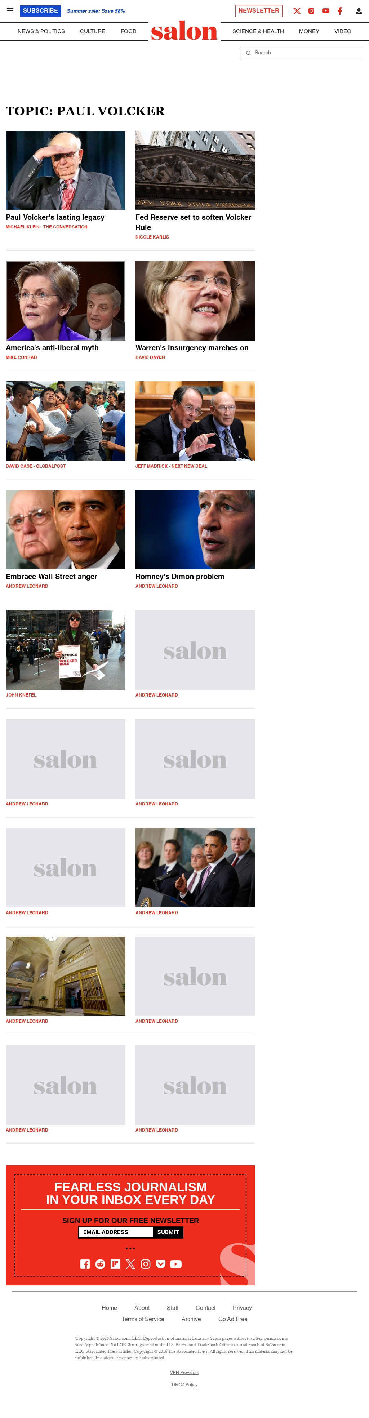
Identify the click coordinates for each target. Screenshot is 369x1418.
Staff (172, 1308)
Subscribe (40, 11)
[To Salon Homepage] (184, 30)
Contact (205, 1308)
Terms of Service (143, 1320)
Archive (191, 1320)
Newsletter (259, 11)
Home (109, 1308)
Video (342, 31)
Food (129, 31)
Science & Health (258, 31)
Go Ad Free (233, 1320)
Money (309, 31)
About (142, 1308)
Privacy (242, 1308)
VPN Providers (184, 1373)
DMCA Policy (184, 1385)
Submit (168, 1232)
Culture (92, 31)
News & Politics (41, 31)
